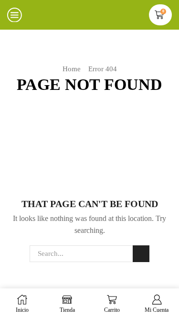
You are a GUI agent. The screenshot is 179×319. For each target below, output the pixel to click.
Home (72, 69)
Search (141, 253)
